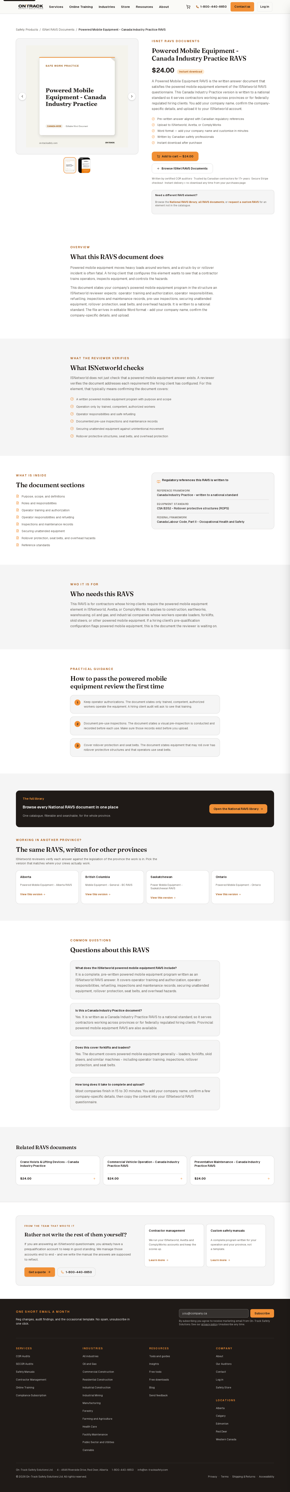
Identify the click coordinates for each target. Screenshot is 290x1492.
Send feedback (158, 1395)
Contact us (242, 7)
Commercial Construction (98, 1372)
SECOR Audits (24, 1364)
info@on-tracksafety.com (153, 1470)
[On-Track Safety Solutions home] (31, 7)
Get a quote (37, 1272)
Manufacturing (92, 1403)
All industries (90, 1356)
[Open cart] (188, 7)
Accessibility (266, 1476)
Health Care (90, 1426)
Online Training (81, 7)
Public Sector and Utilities (98, 1442)
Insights (154, 1364)
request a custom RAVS (243, 202)
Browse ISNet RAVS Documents (185, 168)
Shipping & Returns (243, 1476)
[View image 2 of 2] (84, 165)
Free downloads (159, 1379)
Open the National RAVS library (236, 809)
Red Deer (221, 1431)
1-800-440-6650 (79, 1272)
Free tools (155, 1372)
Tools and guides (159, 1356)
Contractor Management (31, 1379)
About (164, 7)
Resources (144, 7)
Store (125, 7)
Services (56, 7)
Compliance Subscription (31, 1395)
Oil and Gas (89, 1364)
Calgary (220, 1416)
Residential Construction (98, 1379)
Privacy (212, 1476)
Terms (224, 1476)
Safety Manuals (25, 1372)
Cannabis (88, 1450)
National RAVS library (183, 202)
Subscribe (262, 1313)
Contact (221, 1372)
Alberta (220, 1408)
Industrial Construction (97, 1387)
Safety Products (27, 29)
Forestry (88, 1411)
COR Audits (23, 1356)
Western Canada (226, 1439)
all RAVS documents (211, 202)
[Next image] (132, 96)
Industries (107, 7)
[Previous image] (22, 96)
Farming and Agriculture (97, 1419)
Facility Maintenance (95, 1434)
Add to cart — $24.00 (177, 156)
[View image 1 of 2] (70, 165)
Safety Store (223, 1387)
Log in (264, 7)
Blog (152, 1387)
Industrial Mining (93, 1395)
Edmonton (222, 1423)
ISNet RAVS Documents (58, 29)
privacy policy (209, 1324)
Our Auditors (223, 1364)
